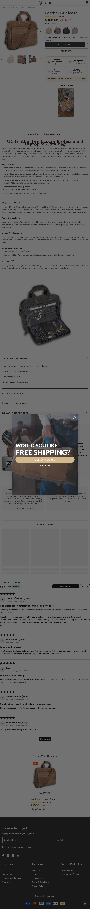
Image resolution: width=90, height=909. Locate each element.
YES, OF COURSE (45, 459)
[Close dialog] (75, 417)
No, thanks (45, 465)
